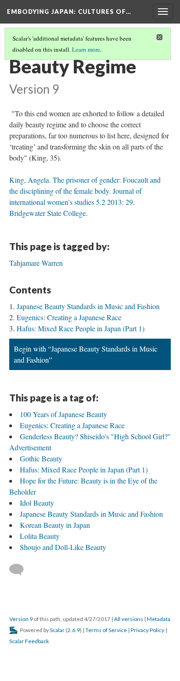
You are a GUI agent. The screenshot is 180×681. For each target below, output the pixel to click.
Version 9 (21, 618)
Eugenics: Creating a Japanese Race (69, 317)
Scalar (57, 630)
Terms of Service (106, 630)
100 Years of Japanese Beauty (63, 414)
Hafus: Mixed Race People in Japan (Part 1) (80, 328)
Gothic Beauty (41, 458)
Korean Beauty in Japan (55, 525)
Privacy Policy (147, 630)
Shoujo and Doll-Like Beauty (63, 547)
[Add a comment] (20, 570)
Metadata (158, 618)
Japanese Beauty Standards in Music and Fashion (88, 306)
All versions (128, 618)
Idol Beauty (37, 503)
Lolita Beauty (40, 536)
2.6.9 (73, 630)
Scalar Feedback (29, 641)
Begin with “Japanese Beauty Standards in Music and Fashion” (85, 354)
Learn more (86, 49)
